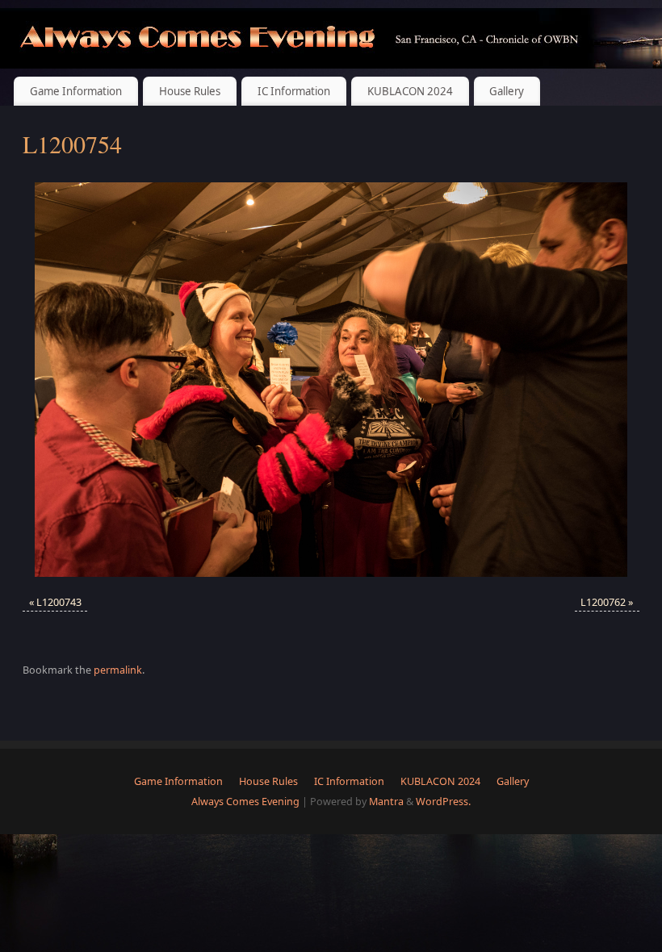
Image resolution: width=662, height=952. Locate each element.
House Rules (189, 91)
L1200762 (603, 602)
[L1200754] (331, 379)
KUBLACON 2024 (410, 91)
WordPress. (443, 801)
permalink (118, 670)
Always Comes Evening (245, 801)
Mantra (386, 801)
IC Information (294, 91)
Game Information (76, 91)
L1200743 (59, 602)
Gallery (506, 91)
